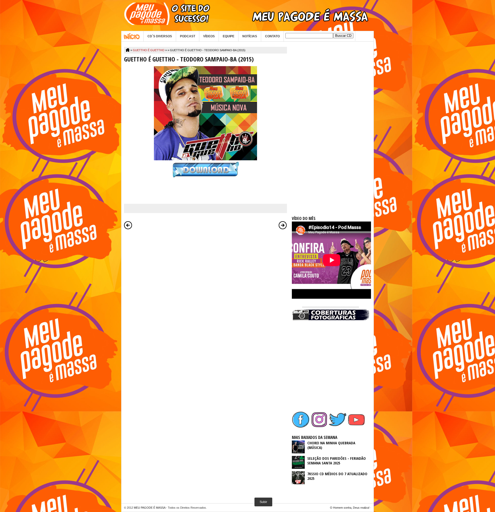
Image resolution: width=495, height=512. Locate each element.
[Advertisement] (330, 124)
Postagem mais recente (128, 225)
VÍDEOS (209, 36)
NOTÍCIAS (249, 36)
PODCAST (187, 36)
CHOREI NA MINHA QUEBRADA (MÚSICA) (331, 445)
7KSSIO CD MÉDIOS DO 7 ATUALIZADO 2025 (337, 476)
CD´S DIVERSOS (159, 36)
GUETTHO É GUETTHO (148, 50)
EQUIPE (228, 36)
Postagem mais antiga (283, 225)
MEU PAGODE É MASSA (149, 507)
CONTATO (272, 36)
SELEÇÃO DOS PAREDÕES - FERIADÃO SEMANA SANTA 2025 (336, 460)
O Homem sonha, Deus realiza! (349, 507)
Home (132, 36)
